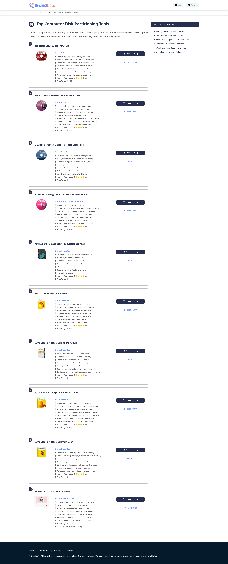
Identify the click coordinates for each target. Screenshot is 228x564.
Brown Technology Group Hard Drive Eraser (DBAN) (61, 194)
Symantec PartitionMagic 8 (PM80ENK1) (56, 342)
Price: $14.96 (130, 111)
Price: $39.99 (130, 408)
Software (43, 13)
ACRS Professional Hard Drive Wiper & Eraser (58, 95)
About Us (44, 550)
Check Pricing (131, 54)
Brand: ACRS (60, 102)
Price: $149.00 (130, 507)
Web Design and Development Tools (171, 48)
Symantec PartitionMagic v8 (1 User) (54, 441)
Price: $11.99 (130, 62)
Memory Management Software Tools (172, 39)
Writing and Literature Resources (170, 31)
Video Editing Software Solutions (170, 52)
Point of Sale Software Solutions (170, 44)
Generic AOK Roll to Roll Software (52, 491)
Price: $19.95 (130, 210)
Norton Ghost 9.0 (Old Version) (51, 293)
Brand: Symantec (62, 300)
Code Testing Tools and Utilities (169, 35)
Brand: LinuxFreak (63, 152)
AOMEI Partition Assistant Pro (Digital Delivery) (60, 243)
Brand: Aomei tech (63, 251)
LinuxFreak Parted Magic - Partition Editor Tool (59, 144)
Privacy (57, 550)
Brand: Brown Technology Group (69, 201)
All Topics (193, 5)
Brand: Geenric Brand (64, 498)
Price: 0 (130, 161)
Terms (70, 550)
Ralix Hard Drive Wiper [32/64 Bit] (52, 45)
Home (178, 5)
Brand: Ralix (60, 53)
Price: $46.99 (130, 309)
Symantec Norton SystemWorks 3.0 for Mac (58, 392)
